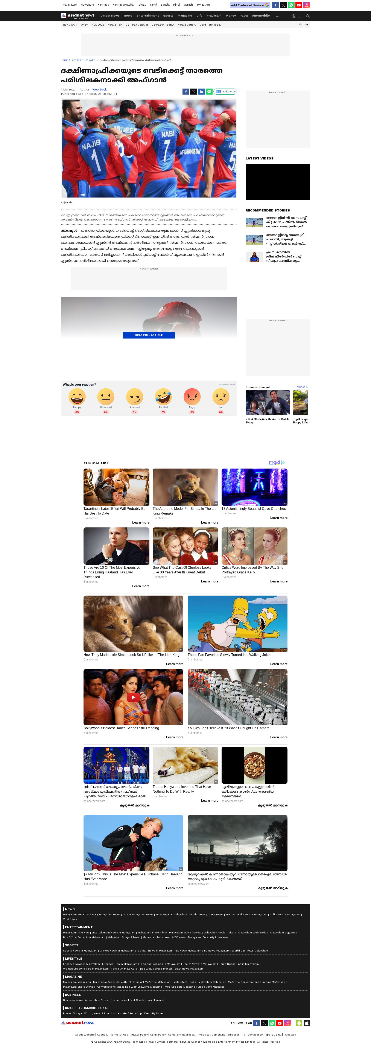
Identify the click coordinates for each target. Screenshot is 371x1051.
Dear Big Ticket (154, 1013)
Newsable (87, 4)
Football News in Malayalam (155, 950)
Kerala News (197, 914)
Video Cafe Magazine (211, 986)
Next (307, 24)
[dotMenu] (278, 16)
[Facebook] (275, 5)
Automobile (261, 15)
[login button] (295, 16)
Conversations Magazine (112, 986)
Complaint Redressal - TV (228, 1034)
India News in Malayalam (171, 914)
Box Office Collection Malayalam (84, 937)
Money (231, 15)
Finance (159, 1000)
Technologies (118, 1000)
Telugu (141, 4)
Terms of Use (119, 1034)
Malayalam (70, 4)
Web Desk (99, 89)
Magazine (185, 15)
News (128, 15)
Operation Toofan (163, 24)
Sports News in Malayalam (80, 950)
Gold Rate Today (210, 24)
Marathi (188, 4)
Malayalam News (74, 914)
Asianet (77, 1022)
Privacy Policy (139, 1034)
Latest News (110, 15)
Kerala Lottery (187, 24)
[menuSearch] (308, 16)
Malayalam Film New (76, 932)
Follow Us (229, 91)
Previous (300, 24)
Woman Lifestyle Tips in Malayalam (86, 968)
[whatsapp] (291, 5)
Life (199, 15)
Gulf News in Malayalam (285, 914)
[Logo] (79, 16)
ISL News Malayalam (188, 950)
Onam (84, 24)
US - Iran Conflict (137, 24)
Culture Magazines (273, 982)
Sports (168, 15)
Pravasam (214, 15)
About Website (85, 1034)
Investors (290, 1034)
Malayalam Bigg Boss (283, 932)
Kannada (103, 4)
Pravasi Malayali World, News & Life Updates (92, 1013)
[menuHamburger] (300, 16)
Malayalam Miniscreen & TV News (164, 937)
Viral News (70, 919)
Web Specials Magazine (179, 986)
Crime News (215, 914)
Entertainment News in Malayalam (113, 932)
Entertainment (148, 15)
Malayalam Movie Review (185, 932)
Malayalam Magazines (77, 982)
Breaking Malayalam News (103, 914)
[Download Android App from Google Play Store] (298, 1023)
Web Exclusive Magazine (146, 986)
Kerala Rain (115, 24)
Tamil (153, 4)
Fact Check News (141, 1000)
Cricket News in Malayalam (117, 950)
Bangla (165, 4)
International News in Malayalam (246, 914)
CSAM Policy (158, 1034)
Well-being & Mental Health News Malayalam (175, 968)
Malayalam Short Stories (79, 986)
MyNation (203, 4)
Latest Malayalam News (138, 914)
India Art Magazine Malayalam (152, 982)
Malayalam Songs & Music (124, 937)
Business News (73, 1000)
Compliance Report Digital (264, 1034)
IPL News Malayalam (217, 950)
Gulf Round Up (132, 1013)
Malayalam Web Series (253, 932)
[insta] (306, 5)
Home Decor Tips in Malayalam (239, 963)
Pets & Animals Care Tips (127, 968)
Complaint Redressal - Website (188, 1034)
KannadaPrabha (123, 4)
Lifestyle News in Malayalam (81, 963)
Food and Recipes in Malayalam (160, 963)
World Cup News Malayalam (250, 950)
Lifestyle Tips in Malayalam (119, 963)
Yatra (244, 15)
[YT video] (298, 5)
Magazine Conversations (243, 982)
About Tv (102, 1034)
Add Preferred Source (247, 5)
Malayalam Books (184, 982)
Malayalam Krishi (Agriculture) (112, 982)
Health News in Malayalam (199, 963)
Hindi (176, 4)
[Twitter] (283, 5)
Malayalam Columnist (212, 982)
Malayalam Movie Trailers (220, 932)
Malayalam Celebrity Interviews (208, 937)
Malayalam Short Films (152, 932)
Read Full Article (149, 335)
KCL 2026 (98, 24)
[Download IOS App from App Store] (306, 1023)
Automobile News (96, 1000)
